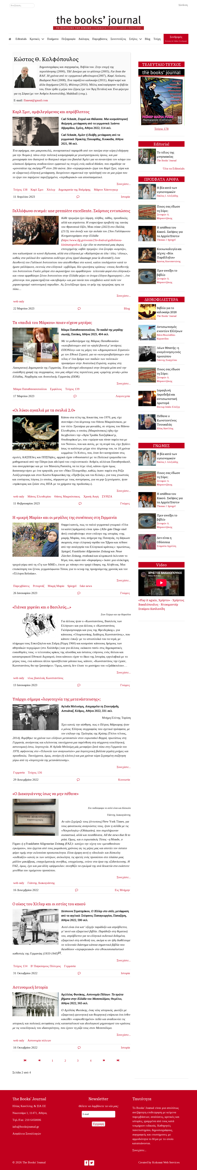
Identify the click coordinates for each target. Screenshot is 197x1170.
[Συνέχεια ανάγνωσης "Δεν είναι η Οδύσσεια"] (147, 541)
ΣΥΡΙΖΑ (107, 496)
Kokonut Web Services (166, 1162)
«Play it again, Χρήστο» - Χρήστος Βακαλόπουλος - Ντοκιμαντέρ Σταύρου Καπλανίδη (161, 604)
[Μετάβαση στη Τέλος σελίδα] (118, 1060)
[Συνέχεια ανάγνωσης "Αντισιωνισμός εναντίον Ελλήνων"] (147, 332)
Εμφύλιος (56, 389)
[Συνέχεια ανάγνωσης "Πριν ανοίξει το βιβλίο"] (147, 276)
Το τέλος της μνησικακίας (165, 154)
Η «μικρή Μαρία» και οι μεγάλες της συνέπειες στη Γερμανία (64, 517)
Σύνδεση (183, 5)
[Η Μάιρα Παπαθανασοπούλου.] (36, 346)
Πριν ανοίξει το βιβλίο (167, 272)
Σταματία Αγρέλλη (166, 546)
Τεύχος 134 (20, 966)
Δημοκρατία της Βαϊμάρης (74, 189)
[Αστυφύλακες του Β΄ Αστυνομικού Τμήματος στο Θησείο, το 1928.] (36, 1005)
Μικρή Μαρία (56, 586)
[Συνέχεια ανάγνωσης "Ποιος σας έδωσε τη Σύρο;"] (147, 212)
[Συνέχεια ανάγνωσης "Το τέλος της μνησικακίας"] (147, 156)
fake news (86, 586)
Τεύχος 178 (161, 128)
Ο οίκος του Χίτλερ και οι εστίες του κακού (48, 903)
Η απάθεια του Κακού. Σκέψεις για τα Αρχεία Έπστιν (170, 231)
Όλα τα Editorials (174, 168)
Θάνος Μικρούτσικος (67, 496)
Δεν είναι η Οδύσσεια (164, 539)
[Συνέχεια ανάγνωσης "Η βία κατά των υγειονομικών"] (147, 191)
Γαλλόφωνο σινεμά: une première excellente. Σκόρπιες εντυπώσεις (71, 210)
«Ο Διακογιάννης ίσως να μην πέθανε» (45, 793)
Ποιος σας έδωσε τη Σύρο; (168, 208)
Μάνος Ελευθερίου (39, 496)
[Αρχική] (12, 39)
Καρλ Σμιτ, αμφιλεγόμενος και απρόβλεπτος (50, 111)
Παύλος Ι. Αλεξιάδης (167, 195)
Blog (127, 308)
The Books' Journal (167, 160)
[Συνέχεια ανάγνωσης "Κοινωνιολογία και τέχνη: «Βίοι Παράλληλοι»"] (147, 254)
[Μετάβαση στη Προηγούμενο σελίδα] (39, 1060)
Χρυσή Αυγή (91, 496)
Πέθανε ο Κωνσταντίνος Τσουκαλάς (167, 420)
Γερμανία (19, 772)
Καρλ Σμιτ (37, 189)
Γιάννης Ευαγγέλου (167, 360)
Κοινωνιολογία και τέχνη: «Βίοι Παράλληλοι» (169, 253)
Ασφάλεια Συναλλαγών (26, 1133)
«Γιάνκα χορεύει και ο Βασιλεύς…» (41, 607)
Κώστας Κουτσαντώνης (169, 261)
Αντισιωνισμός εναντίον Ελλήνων (169, 328)
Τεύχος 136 (35, 772)
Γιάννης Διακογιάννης (41, 883)
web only (18, 301)
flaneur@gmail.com (36, 100)
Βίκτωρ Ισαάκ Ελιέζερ (168, 407)
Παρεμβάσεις (21, 586)
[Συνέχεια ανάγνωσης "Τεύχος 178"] (161, 97)
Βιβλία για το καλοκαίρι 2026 (167, 310)
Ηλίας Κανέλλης (165, 428)
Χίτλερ (51, 189)
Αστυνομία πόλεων (39, 1040)
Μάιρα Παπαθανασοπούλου (30, 389)
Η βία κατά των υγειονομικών (167, 189)
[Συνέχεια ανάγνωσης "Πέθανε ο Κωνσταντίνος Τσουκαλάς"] (147, 421)
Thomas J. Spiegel (166, 239)
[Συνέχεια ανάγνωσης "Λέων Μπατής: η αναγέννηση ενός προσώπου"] (147, 353)
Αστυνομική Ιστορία (30, 987)
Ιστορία (125, 196)
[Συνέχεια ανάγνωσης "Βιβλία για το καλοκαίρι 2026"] (147, 311)
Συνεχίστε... (124, 184)
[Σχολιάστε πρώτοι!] (77, 196)
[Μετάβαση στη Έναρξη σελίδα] (25, 1060)
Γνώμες (125, 503)
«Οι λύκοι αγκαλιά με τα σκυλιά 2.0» (43, 410)
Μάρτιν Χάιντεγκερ (106, 189)
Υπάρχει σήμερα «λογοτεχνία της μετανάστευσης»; (56, 699)
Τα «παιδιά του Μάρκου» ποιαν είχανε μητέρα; (52, 322)
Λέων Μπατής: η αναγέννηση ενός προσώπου (169, 352)
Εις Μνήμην (122, 890)
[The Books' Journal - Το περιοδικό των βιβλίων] (98, 21)
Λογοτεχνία (123, 396)
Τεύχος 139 (72, 389)
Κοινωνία (124, 779)
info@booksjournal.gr (25, 1126)
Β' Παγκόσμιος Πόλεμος (46, 966)
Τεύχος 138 (20, 189)
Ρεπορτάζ (38, 586)
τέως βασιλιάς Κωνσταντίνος (45, 678)
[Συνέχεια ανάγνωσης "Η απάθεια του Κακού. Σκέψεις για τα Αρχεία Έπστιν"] (147, 233)
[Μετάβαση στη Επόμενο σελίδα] (104, 1060)
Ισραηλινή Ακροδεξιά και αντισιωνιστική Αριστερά (167, 396)
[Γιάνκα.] (36, 626)
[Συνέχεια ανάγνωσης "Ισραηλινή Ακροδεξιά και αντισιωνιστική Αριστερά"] (147, 398)
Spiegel (71, 586)
